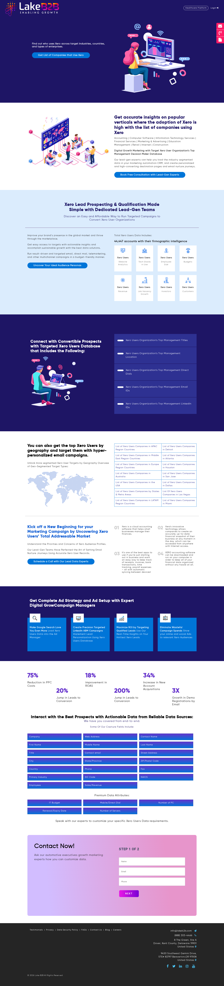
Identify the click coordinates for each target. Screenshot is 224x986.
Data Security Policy (67, 930)
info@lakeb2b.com (181, 931)
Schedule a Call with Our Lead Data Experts (61, 561)
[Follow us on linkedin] (180, 966)
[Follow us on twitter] (174, 966)
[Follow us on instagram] (187, 966)
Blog (107, 930)
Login (214, 8)
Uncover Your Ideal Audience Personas (57, 265)
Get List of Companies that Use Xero (61, 55)
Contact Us (96, 930)
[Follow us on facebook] (167, 966)
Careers (117, 930)
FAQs (84, 930)
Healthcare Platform (196, 8)
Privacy (50, 930)
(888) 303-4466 (183, 935)
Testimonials (36, 930)
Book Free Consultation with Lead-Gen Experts (149, 175)
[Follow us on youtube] (194, 966)
